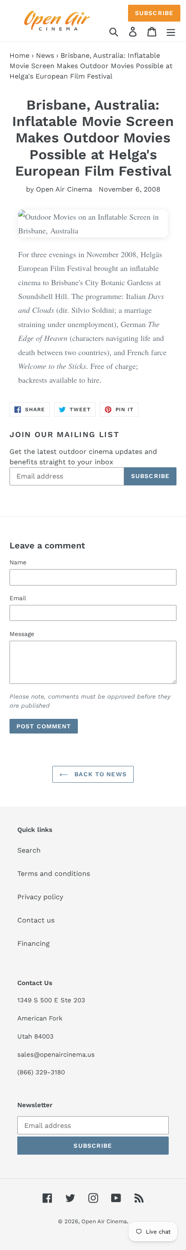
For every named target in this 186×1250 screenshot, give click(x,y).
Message (22, 633)
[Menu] (170, 31)
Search (29, 850)
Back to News (99, 774)
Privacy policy (40, 897)
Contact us (36, 920)
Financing (33, 943)
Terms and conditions (53, 873)
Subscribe (154, 12)
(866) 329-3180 (41, 1072)
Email (18, 598)
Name (18, 562)
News (45, 55)
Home (19, 55)
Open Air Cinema (104, 1221)
